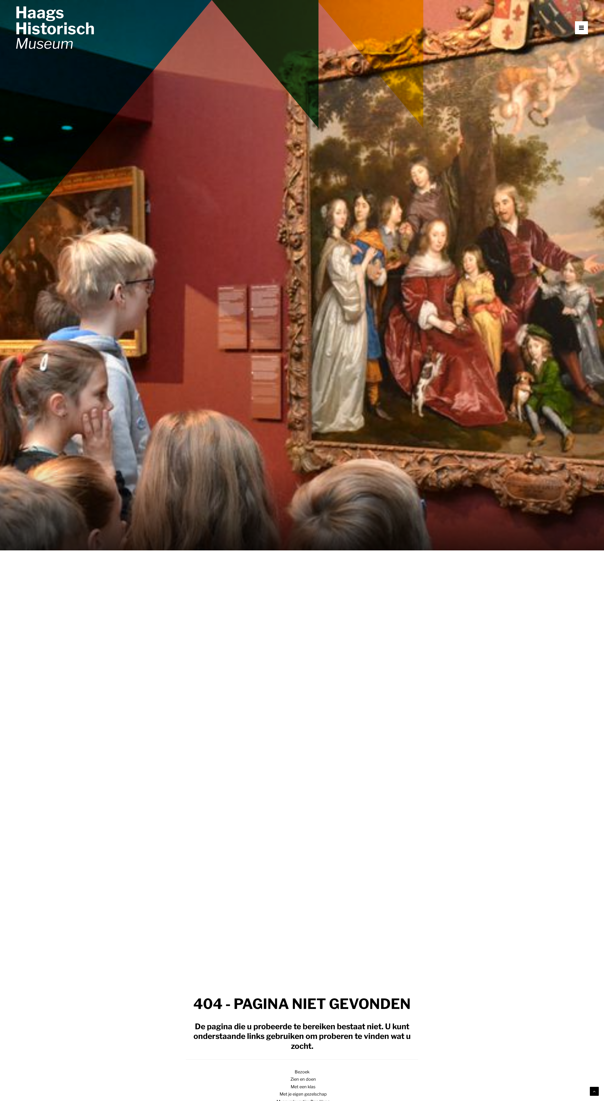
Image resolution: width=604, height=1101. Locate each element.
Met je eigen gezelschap (303, 1094)
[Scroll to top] (594, 1090)
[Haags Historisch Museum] (55, 27)
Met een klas (303, 1086)
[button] (587, 27)
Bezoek (302, 1071)
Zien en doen (303, 1079)
